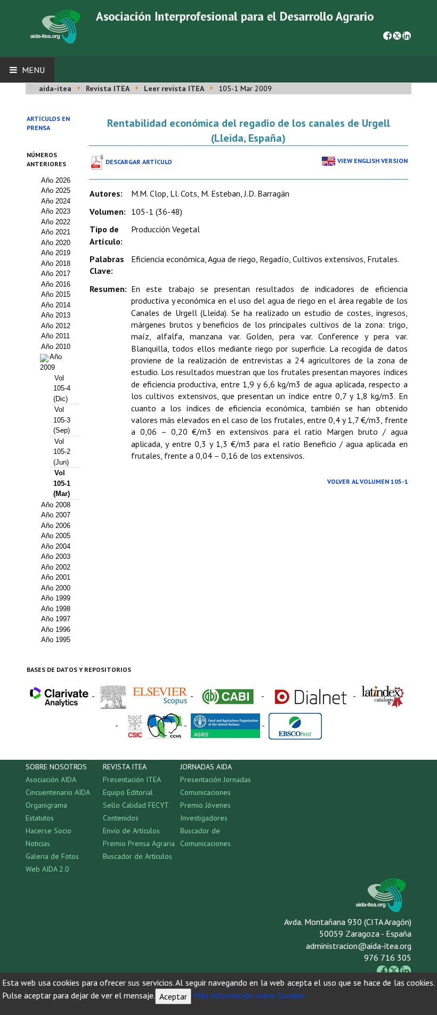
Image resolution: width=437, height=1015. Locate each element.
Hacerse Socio (48, 830)
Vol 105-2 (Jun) (61, 451)
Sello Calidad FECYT (136, 805)
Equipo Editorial (128, 792)
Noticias (38, 843)
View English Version (372, 161)
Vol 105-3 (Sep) (61, 419)
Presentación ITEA (132, 779)
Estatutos (40, 818)
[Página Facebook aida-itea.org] (387, 34)
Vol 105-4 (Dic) (61, 388)
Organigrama (46, 805)
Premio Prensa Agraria (139, 843)
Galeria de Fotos (52, 856)
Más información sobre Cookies (248, 995)
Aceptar (173, 996)
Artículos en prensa (48, 123)
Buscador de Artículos (137, 856)
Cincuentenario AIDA (58, 792)
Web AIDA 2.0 (47, 869)
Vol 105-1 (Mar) (61, 483)
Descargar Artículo (139, 162)
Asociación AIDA (51, 779)
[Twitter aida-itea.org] (397, 34)
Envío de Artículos (131, 830)
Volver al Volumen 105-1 (367, 481)
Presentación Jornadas (215, 779)
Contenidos (121, 818)
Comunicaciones (205, 792)
